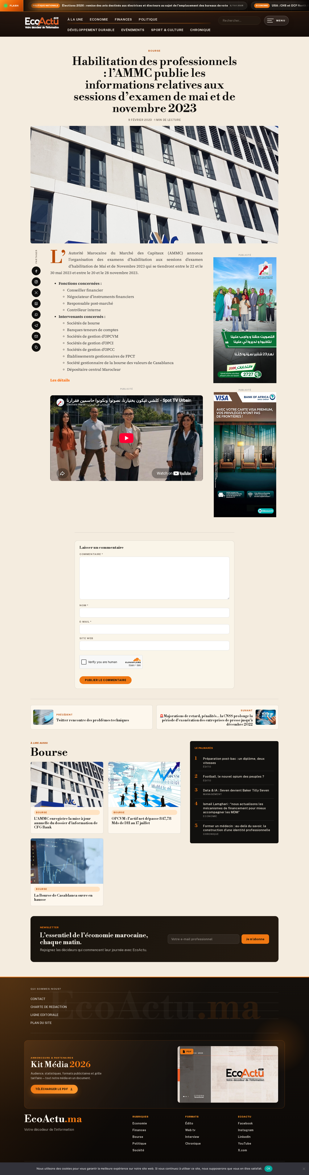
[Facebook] (36, 270)
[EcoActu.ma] (42, 22)
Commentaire (91, 554)
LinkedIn (244, 1136)
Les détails (60, 380)
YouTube (244, 1143)
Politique (148, 19)
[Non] (304, 1169)
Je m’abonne (255, 939)
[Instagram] (36, 281)
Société (138, 1150)
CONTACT (37, 999)
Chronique (200, 29)
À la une (75, 19)
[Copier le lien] (36, 347)
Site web (86, 638)
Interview (192, 1136)
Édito (189, 1123)
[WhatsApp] (36, 314)
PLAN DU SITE (41, 1023)
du (113, 253)
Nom (83, 605)
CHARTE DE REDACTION (48, 1007)
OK (269, 1168)
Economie (99, 19)
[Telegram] (36, 325)
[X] (36, 292)
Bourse (154, 50)
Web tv (190, 1130)
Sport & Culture (167, 29)
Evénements (133, 29)
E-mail (85, 621)
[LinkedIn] (36, 303)
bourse (94, 323)
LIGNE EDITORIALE (44, 1015)
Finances (123, 19)
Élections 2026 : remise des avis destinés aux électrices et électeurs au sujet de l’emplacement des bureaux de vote (145, 5)
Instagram (246, 1130)
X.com (242, 1150)
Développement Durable (91, 29)
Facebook (245, 1123)
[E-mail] (36, 336)
